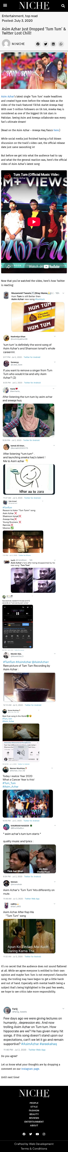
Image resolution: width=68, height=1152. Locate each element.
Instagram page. (30, 1069)
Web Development (41, 1144)
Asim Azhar (7, 96)
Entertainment (13, 16)
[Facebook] (24, 1134)
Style (34, 1106)
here (56, 130)
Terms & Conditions (34, 1149)
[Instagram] (44, 1134)
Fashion (34, 1110)
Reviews (34, 1118)
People (34, 1103)
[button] (5, 5)
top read (31, 16)
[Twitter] (31, 1134)
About (34, 1125)
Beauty (34, 1114)
